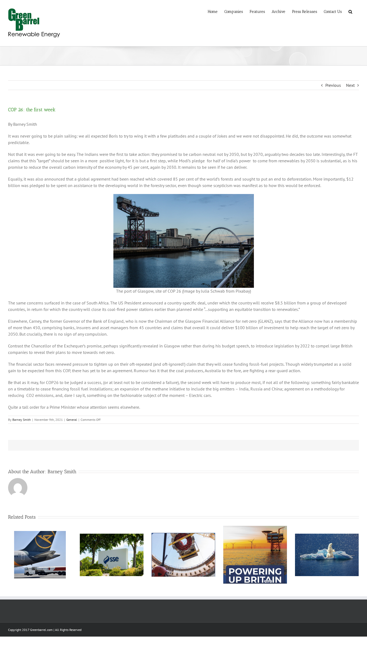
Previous (333, 85)
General (71, 420)
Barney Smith (21, 420)
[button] (350, 11)
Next (350, 85)
